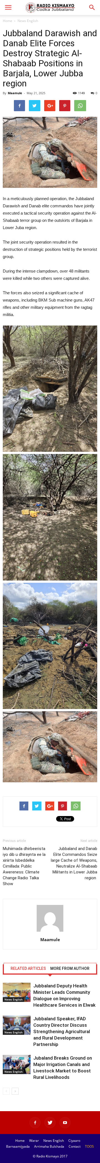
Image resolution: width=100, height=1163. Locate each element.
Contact (75, 1146)
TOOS (89, 1146)
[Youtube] (65, 1122)
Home (7, 20)
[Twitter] (50, 1122)
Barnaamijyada (18, 1146)
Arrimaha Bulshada (49, 1146)
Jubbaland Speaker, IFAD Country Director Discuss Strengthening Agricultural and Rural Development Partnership (61, 1031)
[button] (92, 7)
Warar (34, 1140)
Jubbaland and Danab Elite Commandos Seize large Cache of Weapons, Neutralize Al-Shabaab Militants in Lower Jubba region (74, 863)
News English (28, 20)
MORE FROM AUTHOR (69, 968)
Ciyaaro (74, 1140)
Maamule (15, 93)
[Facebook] (35, 1122)
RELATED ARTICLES (28, 968)
